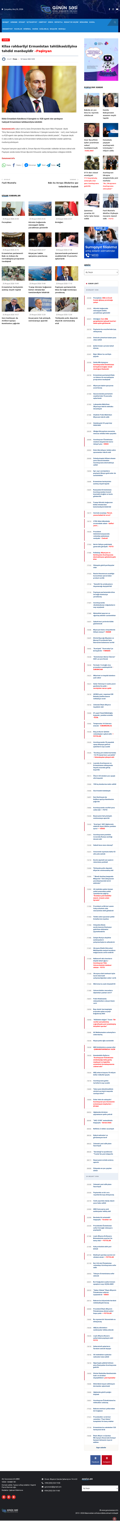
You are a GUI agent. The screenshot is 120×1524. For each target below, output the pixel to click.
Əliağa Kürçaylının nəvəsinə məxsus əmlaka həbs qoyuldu (104, 432)
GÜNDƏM (13, 22)
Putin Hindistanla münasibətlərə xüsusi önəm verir (104, 1001)
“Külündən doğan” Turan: (104, 1023)
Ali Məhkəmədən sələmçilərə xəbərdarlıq (104, 1033)
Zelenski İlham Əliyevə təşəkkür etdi (102, 706)
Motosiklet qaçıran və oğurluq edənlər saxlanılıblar (104, 614)
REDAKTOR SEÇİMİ (71, 22)
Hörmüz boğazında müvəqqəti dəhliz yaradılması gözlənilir (38, 225)
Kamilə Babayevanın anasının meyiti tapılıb (109, 114)
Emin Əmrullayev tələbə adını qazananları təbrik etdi (104, 451)
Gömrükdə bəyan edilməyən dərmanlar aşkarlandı (104, 1385)
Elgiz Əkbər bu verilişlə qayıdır (102, 355)
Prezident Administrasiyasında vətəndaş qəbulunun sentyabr (101, 535)
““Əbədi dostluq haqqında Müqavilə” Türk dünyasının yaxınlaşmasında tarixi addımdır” (103, 879)
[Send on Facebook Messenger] (30, 165)
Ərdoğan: (59, 222)
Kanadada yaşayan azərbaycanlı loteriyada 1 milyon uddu (108, 145)
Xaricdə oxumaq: (102, 514)
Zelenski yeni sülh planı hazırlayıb (102, 1145)
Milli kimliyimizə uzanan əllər (104, 1048)
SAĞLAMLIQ (44, 29)
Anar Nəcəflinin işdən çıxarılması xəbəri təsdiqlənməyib (91, 145)
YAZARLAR (18, 29)
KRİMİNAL (27, 29)
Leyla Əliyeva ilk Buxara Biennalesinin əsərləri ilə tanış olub (102, 1238)
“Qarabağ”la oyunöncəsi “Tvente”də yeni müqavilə (103, 1153)
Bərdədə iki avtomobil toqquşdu (102, 1218)
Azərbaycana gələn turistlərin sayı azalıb (101, 1082)
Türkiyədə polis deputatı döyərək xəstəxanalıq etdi (66, 320)
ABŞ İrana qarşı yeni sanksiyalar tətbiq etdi (102, 1210)
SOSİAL (92, 22)
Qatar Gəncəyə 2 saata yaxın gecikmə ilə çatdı (104, 686)
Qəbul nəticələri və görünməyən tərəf (100, 1136)
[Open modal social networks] (58, 165)
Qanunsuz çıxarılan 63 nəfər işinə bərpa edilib (91, 215)
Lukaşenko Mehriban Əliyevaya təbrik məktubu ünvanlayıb (103, 406)
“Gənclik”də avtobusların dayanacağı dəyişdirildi (103, 585)
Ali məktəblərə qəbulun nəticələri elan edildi (102, 1356)
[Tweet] (41, 165)
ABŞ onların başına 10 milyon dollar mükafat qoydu (104, 1074)
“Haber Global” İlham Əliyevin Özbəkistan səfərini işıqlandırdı (104, 1292)
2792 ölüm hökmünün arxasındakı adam (103, 523)
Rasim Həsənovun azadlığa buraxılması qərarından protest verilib (103, 576)
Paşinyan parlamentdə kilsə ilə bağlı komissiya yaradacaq (66, 290)
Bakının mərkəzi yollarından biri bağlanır (104, 1410)
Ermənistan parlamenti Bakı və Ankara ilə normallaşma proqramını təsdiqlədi (104, 377)
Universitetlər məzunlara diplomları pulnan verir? (103, 991)
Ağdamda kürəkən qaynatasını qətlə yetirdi (102, 1113)
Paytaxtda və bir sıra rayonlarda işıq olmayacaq (103, 1194)
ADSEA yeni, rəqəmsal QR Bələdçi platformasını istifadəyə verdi (103, 696)
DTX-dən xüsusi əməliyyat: (91, 179)
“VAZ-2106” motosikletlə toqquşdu (102, 1121)
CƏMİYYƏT (43, 22)
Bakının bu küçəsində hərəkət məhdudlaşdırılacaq (104, 1302)
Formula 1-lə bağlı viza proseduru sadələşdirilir (103, 667)
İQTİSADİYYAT (32, 22)
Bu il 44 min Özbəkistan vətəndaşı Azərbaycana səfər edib (104, 1265)
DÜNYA (50, 22)
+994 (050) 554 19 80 (52, 1483)
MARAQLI (62, 29)
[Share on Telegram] (50, 165)
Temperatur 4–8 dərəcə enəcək (102, 725)
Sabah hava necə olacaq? (103, 845)
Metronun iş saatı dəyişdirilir (104, 984)
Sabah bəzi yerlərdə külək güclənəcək (103, 623)
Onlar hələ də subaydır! (104, 1103)
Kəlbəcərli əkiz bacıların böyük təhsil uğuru (102, 963)
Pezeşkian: (7, 222)
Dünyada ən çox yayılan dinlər (102, 1169)
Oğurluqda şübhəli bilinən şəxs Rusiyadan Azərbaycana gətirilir (104, 1365)
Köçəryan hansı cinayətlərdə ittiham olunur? (104, 631)
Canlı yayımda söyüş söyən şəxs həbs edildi (103, 1202)
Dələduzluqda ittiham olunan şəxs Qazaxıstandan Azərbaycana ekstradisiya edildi (104, 461)
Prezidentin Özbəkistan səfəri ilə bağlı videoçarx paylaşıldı (103, 1228)
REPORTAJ (58, 22)
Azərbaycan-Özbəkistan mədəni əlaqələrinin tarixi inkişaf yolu (103, 442)
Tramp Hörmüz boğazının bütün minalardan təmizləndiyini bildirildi (39, 290)
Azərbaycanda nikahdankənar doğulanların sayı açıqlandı (104, 605)
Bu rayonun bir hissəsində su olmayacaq (104, 1320)
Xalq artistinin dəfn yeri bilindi (102, 1248)
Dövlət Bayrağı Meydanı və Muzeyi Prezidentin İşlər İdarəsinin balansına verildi (103, 640)
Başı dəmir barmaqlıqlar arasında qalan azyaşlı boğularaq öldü (102, 1011)
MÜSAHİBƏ (84, 22)
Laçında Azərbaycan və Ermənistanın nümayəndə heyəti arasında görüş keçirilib (103, 766)
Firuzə (15, 59)
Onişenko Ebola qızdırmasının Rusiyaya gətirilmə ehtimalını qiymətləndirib (102, 928)
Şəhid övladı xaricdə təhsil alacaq (103, 347)
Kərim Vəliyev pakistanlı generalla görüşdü (103, 545)
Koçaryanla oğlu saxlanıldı (103, 1041)
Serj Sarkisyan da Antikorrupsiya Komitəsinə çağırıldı (11, 320)
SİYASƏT (22, 22)
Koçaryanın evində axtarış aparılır (103, 1161)
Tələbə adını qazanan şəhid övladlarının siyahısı (103, 918)
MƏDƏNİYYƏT (7, 29)
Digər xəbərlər (101, 1447)
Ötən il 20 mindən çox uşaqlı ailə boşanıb (104, 777)
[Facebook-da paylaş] (16, 165)
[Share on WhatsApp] (6, 165)
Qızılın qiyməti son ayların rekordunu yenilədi (103, 861)
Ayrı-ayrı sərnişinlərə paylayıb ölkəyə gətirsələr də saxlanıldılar (104, 473)
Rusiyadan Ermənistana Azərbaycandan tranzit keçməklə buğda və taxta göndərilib (103, 493)
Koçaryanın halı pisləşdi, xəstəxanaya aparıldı (102, 817)
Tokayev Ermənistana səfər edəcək (103, 1275)
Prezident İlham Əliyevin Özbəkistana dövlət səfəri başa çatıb (103, 1311)
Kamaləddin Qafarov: (103, 1060)
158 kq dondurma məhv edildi (104, 784)
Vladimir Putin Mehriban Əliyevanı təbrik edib (102, 416)
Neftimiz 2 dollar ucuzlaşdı (103, 1129)
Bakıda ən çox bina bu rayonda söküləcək (91, 112)
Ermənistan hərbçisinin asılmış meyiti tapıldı (102, 483)
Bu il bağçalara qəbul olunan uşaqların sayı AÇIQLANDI (104, 1283)
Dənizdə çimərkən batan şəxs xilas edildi (104, 339)
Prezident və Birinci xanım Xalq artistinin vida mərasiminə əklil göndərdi (103, 908)
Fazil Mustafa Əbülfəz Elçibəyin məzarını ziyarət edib (110, 215)
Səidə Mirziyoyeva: (103, 365)
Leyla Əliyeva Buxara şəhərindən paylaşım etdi (103, 1338)
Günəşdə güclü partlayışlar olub (103, 566)
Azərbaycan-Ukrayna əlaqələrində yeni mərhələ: (110, 181)
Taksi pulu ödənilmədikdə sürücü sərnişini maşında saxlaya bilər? (103, 1091)
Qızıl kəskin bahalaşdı (102, 791)
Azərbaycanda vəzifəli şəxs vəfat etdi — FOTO (104, 809)
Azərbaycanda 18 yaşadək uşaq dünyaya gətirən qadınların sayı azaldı (103, 744)
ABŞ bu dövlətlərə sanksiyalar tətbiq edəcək (103, 1329)
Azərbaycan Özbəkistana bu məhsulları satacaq (104, 1401)
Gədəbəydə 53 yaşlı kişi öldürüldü (102, 424)
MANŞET (5, 22)
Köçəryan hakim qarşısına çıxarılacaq (103, 387)
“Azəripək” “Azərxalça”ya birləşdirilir (103, 650)
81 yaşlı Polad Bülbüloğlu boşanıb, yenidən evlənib (103, 715)
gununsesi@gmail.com (53, 1487)
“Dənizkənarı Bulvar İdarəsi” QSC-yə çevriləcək (104, 658)
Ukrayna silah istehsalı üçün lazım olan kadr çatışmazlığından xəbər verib (104, 976)
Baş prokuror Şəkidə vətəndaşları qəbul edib (103, 734)
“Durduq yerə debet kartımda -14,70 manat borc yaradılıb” (104, 755)
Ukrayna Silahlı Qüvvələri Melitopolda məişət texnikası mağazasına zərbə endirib (104, 950)
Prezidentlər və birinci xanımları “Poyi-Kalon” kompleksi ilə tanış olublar (103, 1419)
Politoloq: (104, 556)
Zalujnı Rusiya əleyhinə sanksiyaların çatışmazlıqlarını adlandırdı (104, 940)
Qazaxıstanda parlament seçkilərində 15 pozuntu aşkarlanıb (66, 256)
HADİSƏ (35, 29)
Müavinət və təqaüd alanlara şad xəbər (104, 677)
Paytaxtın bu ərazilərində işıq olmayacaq (104, 330)
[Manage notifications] (114, 1519)
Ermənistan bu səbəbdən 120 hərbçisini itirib (104, 1428)
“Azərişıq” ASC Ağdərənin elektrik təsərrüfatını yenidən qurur (104, 826)
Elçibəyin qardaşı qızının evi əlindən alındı (104, 1256)
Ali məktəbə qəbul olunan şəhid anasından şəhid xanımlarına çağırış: (103, 894)
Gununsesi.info (8, 129)
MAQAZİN (53, 29)
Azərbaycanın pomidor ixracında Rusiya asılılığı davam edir (102, 837)
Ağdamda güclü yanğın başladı (102, 1393)
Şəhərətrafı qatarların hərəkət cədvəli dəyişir (102, 1347)
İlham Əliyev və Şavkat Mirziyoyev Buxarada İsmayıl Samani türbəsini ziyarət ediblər (104, 1439)
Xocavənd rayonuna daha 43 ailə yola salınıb (104, 853)
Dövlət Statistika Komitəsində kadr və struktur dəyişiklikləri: (104, 1375)
